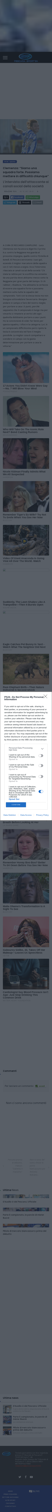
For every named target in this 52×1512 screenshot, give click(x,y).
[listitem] (26, 749)
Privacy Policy (42, 815)
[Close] (46, 697)
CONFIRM (16, 804)
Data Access (26, 815)
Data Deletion (9, 815)
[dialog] (26, 756)
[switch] (41, 755)
